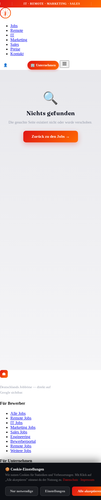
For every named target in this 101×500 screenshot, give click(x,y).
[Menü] (64, 64)
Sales (14, 44)
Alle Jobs (18, 413)
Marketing (18, 40)
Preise (15, 49)
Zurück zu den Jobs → (51, 136)
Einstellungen (55, 491)
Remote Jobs (20, 418)
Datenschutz (70, 480)
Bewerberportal (23, 441)
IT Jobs (16, 423)
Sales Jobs (18, 432)
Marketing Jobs (22, 427)
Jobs (14, 26)
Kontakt (17, 54)
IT (12, 35)
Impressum (87, 480)
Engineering (20, 436)
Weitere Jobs (20, 450)
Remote (16, 30)
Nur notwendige (21, 491)
